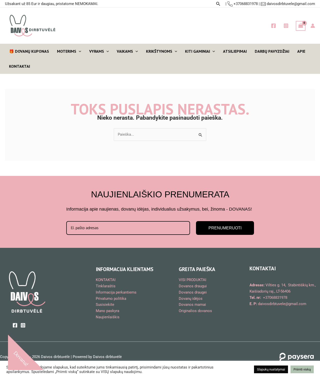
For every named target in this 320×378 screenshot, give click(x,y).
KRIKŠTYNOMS (159, 51)
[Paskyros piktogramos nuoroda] (312, 25)
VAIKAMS (125, 51)
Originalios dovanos (195, 311)
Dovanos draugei (193, 292)
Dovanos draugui (193, 286)
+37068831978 (245, 3)
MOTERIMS (66, 51)
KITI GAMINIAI (197, 51)
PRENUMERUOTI (225, 228)
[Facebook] (273, 25)
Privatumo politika (111, 298)
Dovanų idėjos (190, 298)
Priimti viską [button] (302, 369)
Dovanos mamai (192, 304)
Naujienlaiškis (108, 317)
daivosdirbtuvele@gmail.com (291, 3)
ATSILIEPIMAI (235, 51)
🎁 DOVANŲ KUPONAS (29, 51)
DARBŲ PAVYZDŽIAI (272, 51)
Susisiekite (105, 304)
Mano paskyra (107, 311)
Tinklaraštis (106, 286)
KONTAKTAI (19, 66)
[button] (218, 4)
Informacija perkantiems (116, 292)
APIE (301, 51)
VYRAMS (96, 51)
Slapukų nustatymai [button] (271, 369)
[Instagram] (286, 25)
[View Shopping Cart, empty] (301, 26)
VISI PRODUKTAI (192, 280)
